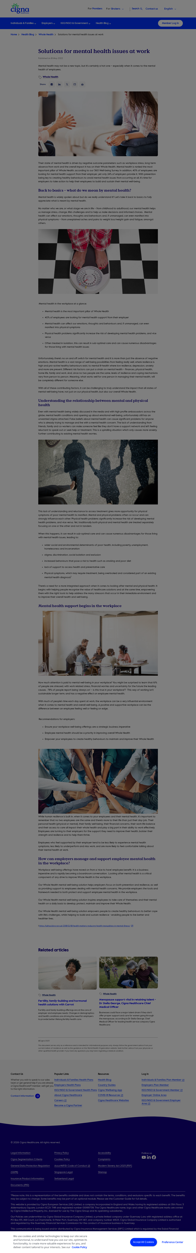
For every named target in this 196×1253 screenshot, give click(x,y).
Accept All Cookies (143, 1242)
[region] (98, 1242)
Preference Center (172, 1242)
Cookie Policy (79, 1247)
